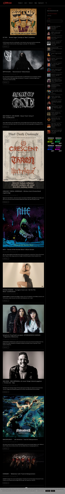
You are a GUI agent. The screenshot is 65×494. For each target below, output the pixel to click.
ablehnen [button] (53, 490)
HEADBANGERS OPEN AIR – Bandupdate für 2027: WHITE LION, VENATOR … (55, 85)
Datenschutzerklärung (59, 490)
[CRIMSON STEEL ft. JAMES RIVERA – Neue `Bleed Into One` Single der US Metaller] (49, 132)
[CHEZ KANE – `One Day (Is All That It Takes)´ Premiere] (49, 59)
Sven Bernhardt (6, 39)
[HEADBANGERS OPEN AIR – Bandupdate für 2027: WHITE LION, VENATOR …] (49, 86)
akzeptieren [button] (48, 490)
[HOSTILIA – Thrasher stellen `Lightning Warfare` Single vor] (49, 97)
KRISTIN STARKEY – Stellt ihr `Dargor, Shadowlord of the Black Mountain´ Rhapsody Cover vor (56, 80)
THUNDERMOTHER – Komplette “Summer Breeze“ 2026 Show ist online (56, 102)
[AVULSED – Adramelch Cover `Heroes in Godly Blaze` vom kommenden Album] (49, 114)
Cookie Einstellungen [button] (40, 490)
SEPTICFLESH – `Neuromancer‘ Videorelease (16, 72)
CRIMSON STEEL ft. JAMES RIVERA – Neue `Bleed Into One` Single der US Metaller (56, 131)
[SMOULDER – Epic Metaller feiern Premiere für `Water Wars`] (49, 75)
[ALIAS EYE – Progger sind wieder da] (49, 54)
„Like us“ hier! (49, 15)
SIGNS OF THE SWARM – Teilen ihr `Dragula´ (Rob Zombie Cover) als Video (56, 91)
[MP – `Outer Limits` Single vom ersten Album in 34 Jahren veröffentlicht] (49, 65)
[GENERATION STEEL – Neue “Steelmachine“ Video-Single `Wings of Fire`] (49, 119)
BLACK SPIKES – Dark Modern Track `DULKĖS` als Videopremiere (56, 27)
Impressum (32, 492)
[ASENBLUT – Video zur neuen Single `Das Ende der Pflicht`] (49, 33)
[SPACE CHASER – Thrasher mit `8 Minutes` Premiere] (49, 38)
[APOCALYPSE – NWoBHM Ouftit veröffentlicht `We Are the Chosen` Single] (49, 43)
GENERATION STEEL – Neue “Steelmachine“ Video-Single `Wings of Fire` (55, 119)
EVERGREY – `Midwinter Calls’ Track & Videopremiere (19, 474)
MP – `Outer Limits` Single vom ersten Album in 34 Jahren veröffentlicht (56, 64)
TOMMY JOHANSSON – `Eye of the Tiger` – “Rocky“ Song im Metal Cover (56, 107)
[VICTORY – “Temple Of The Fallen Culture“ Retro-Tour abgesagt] (49, 70)
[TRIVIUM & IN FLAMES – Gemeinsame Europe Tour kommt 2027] (49, 49)
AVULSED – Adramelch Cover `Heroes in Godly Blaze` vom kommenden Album (56, 113)
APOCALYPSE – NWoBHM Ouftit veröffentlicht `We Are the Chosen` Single (56, 43)
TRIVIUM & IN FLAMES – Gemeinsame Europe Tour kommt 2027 (56, 48)
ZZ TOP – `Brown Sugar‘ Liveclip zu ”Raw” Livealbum (19, 37)
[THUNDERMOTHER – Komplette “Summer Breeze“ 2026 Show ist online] (49, 102)
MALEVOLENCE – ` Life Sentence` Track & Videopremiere (20, 439)
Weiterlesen (6, 46)
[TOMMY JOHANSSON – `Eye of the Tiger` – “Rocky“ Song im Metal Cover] (49, 108)
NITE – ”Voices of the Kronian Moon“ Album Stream (18, 249)
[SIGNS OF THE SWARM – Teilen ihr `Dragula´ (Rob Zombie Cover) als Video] (49, 92)
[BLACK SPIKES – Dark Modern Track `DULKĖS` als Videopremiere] (49, 28)
